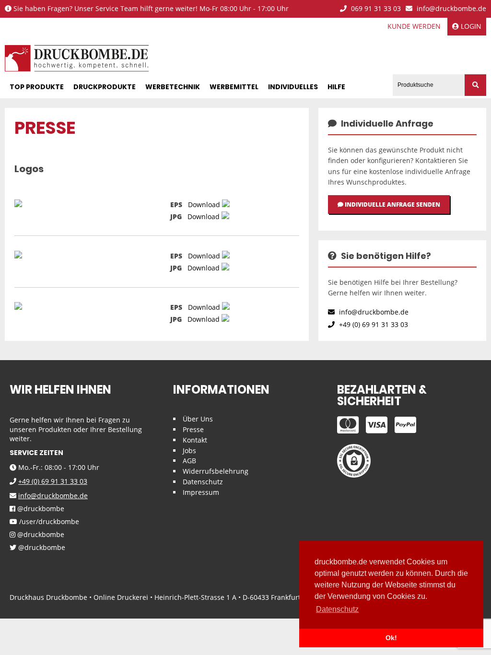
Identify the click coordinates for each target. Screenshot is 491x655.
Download (204, 204)
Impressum (201, 492)
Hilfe (336, 87)
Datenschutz (203, 481)
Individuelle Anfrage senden (391, 204)
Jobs (189, 450)
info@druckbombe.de (450, 9)
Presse (193, 429)
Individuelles (293, 87)
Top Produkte (37, 87)
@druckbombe (39, 509)
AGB (189, 460)
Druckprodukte (104, 87)
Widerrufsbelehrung (215, 471)
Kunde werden (414, 26)
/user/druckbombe (48, 522)
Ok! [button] (391, 638)
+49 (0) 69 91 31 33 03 (372, 324)
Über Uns (198, 418)
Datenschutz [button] (337, 609)
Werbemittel (234, 87)
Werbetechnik (172, 87)
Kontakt (195, 439)
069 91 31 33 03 (375, 9)
